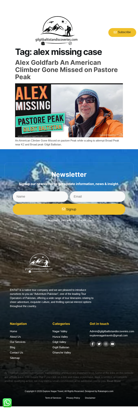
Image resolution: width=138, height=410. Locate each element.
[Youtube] (112, 344)
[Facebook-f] (92, 344)
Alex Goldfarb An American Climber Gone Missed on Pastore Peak (66, 69)
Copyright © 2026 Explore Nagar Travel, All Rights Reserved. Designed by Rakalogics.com (69, 391)
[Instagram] (106, 344)
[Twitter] (99, 344)
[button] (5, 32)
